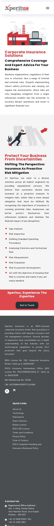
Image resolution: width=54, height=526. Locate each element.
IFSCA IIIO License (21, 428)
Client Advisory (20, 421)
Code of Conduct (21, 440)
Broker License (20, 425)
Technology (18, 413)
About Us (17, 409)
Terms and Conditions (23, 432)
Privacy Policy (19, 436)
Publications (18, 417)
